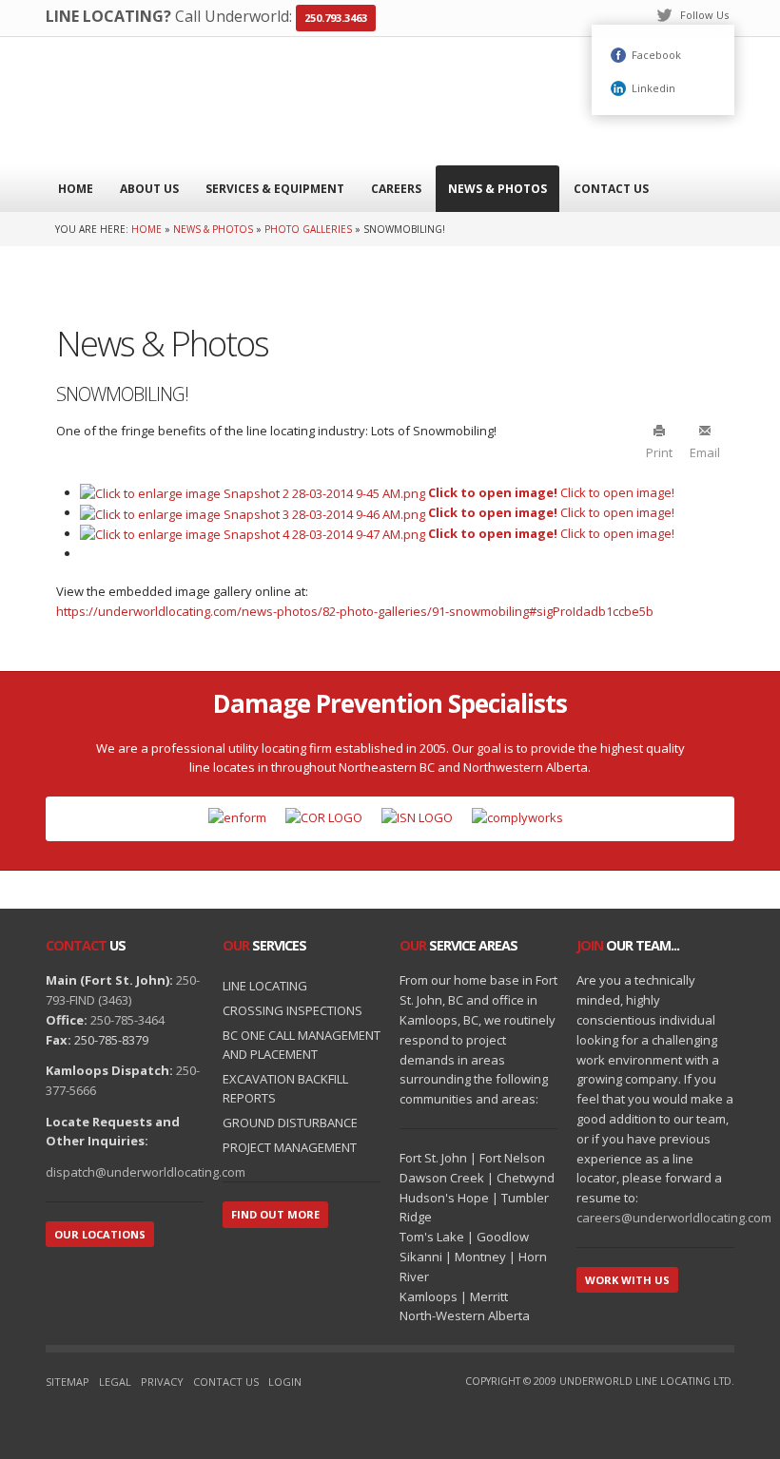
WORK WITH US (627, 1280)
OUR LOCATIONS (100, 1234)
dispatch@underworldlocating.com (145, 1172)
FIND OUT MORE (275, 1214)
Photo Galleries (308, 229)
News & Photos (213, 229)
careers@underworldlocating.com (673, 1217)
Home (146, 229)
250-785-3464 (127, 1019)
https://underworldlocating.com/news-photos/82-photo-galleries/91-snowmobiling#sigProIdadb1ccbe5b (354, 611)
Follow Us (704, 15)
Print (659, 451)
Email (705, 451)
